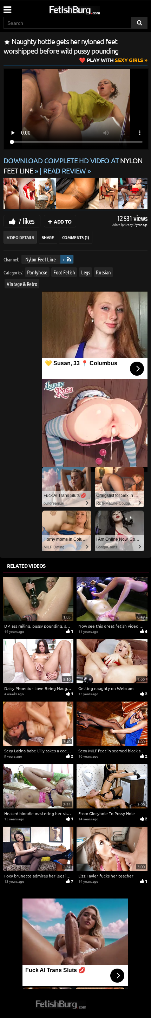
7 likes (26, 220)
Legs (85, 271)
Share (48, 237)
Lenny (129, 224)
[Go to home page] (88, 9)
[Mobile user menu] (7, 7)
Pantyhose (37, 271)
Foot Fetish (64, 271)
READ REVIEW (64, 170)
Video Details (20, 237)
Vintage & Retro (22, 283)
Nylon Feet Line (40, 259)
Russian (103, 271)
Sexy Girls (115, 59)
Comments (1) (75, 237)
